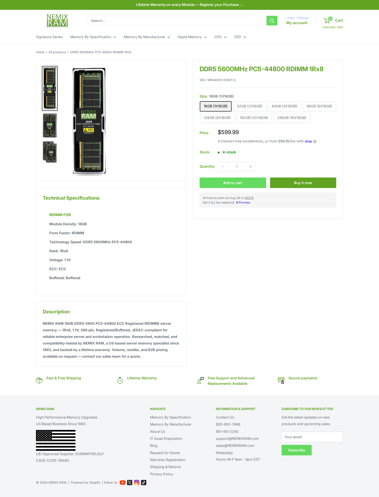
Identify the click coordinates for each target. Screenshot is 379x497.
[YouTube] (122, 482)
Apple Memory (190, 37)
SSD (237, 37)
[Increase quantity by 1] (250, 166)
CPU (218, 37)
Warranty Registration (167, 460)
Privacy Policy (161, 474)
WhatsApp (224, 453)
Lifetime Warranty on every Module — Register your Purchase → (189, 4)
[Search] (271, 20)
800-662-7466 (228, 424)
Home (40, 52)
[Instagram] (136, 482)
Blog (153, 445)
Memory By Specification (90, 37)
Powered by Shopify (85, 482)
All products (57, 52)
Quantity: (207, 166)
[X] (129, 482)
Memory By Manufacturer (144, 37)
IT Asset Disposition (166, 438)
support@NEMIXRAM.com (237, 438)
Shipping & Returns (165, 467)
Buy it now (303, 183)
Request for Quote (165, 453)
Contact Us (225, 417)
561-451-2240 (227, 431)
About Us (157, 431)
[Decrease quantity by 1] (222, 166)
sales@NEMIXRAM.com (235, 445)
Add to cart (232, 183)
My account (296, 23)
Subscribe (296, 450)
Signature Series (49, 37)
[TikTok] (143, 482)
